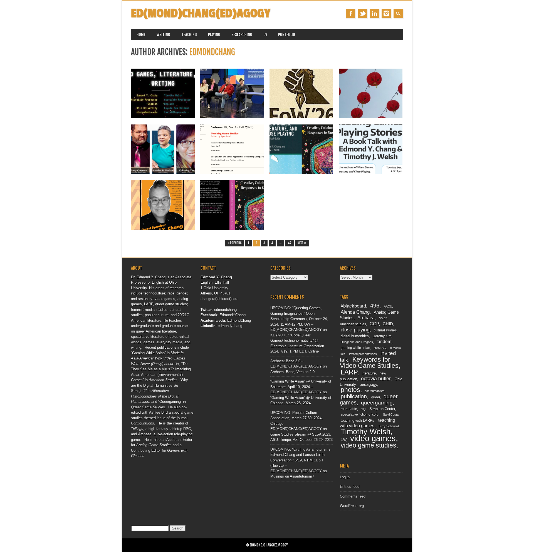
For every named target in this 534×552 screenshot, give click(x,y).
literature (369, 373)
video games (373, 438)
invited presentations (363, 354)
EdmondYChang (232, 315)
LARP (349, 372)
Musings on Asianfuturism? (292, 476)
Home (141, 34)
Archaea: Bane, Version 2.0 (292, 372)
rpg (363, 409)
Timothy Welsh (365, 432)
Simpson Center (382, 409)
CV (265, 34)
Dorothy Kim (382, 336)
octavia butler (375, 378)
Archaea (366, 317)
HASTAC (380, 347)
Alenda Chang (355, 312)
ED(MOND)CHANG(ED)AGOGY (200, 13)
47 (289, 243)
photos (350, 389)
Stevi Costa (391, 414)
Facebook (350, 13)
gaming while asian (355, 348)
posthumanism (374, 391)
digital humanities (355, 336)
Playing (214, 34)
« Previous (235, 243)
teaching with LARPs (357, 420)
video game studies (368, 445)
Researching (241, 34)
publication (354, 396)
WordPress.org (352, 506)
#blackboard (353, 306)
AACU (388, 306)
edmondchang (212, 52)
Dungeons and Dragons (357, 342)
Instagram (386, 13)
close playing (355, 330)
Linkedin (374, 13)
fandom (384, 341)
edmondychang (230, 326)
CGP (374, 323)
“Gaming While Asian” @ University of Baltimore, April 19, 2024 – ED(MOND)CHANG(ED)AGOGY (300, 386)
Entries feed (349, 486)
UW (343, 440)
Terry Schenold (388, 426)
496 (374, 306)
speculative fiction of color (360, 414)
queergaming (377, 403)
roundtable (349, 409)
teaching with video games (367, 423)
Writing (163, 34)
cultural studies (385, 330)
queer (375, 397)
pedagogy (368, 384)
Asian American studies (363, 321)
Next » (302, 243)
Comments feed (352, 496)
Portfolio (286, 34)
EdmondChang (239, 320)
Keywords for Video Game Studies (369, 362)
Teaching (189, 34)
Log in (345, 477)
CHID (388, 324)
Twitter (362, 13)
